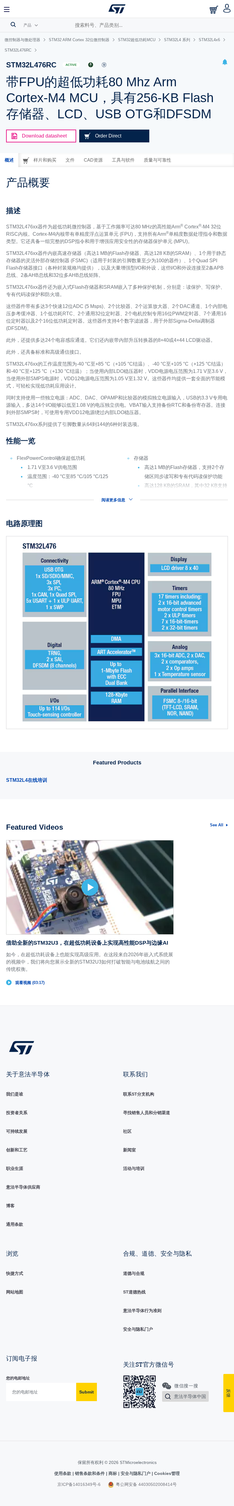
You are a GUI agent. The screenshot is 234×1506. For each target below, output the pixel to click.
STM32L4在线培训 (26, 780)
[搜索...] (13, 24)
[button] (7, 9)
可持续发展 (16, 1131)
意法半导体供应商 (23, 1187)
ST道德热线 (134, 1292)
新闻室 (129, 1149)
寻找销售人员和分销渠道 (146, 1112)
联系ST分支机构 (138, 1094)
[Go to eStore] (214, 9)
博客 (10, 1205)
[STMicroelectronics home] (117, 8)
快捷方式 (14, 1273)
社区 (127, 1131)
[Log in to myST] (227, 9)
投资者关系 (16, 1112)
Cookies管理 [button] (166, 1473)
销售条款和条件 (90, 1473)
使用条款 (63, 1473)
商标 (112, 1473)
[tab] (9, 160)
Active (71, 64)
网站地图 (14, 1292)
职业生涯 (14, 1168)
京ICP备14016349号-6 (79, 1484)
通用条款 (14, 1224)
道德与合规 (133, 1273)
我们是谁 (14, 1094)
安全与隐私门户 (138, 1329)
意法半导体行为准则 (142, 1310)
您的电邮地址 (18, 1378)
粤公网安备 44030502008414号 (146, 1484)
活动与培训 (133, 1168)
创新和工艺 (16, 1149)
